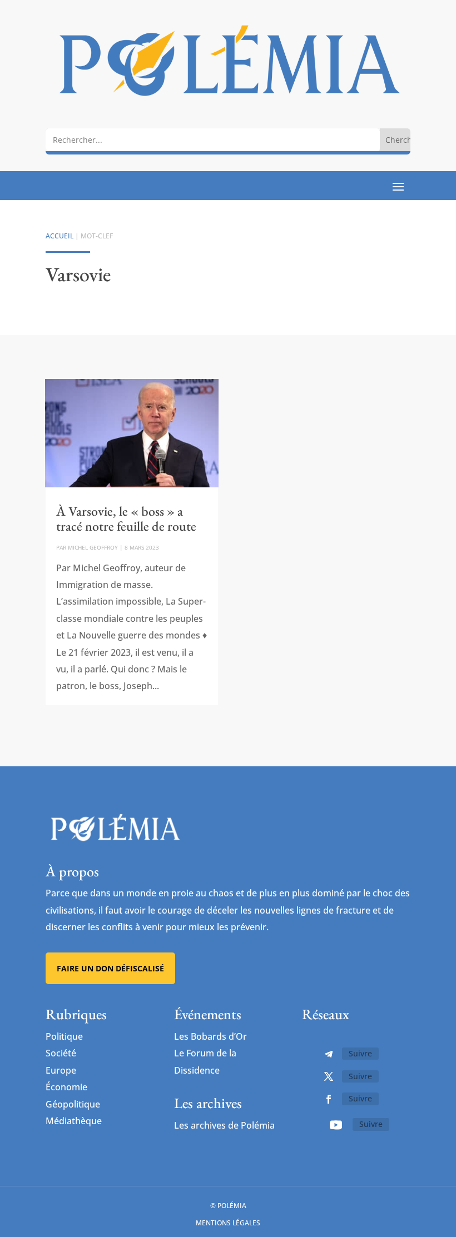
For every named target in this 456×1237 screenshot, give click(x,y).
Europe (61, 1070)
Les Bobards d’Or (210, 1036)
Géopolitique (73, 1104)
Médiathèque (74, 1121)
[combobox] (213, 139)
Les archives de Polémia (224, 1125)
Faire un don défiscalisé (110, 968)
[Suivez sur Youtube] (336, 1125)
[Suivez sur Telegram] (329, 1054)
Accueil (59, 236)
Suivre (360, 1053)
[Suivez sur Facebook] (329, 1099)
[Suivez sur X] (329, 1076)
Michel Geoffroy (93, 547)
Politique (64, 1036)
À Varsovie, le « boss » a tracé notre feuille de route (126, 518)
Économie (66, 1087)
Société (61, 1053)
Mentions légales (228, 1223)
